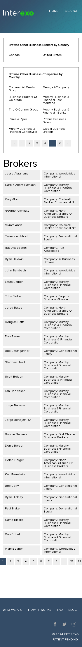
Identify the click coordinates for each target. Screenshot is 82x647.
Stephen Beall (15, 362)
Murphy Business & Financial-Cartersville (23, 130)
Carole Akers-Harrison (20, 185)
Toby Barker (13, 296)
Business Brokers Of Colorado (23, 98)
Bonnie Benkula (16, 434)
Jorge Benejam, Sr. (18, 420)
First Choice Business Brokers (59, 435)
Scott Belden (14, 376)
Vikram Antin (13, 225)
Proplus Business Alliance (56, 297)
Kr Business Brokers (59, 260)
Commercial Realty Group (22, 88)
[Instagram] (74, 624)
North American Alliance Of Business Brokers (58, 214)
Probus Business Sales (54, 120)
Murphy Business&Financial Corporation (57, 285)
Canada (14, 55)
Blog (72, 610)
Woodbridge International (59, 175)
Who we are (13, 610)
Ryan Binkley (14, 497)
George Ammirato (17, 210)
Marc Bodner (14, 548)
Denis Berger (14, 445)
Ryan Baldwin (14, 259)
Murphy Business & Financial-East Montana (56, 100)
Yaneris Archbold (16, 236)
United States (52, 55)
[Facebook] (55, 624)
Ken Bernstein (15, 474)
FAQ (60, 610)
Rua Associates (16, 248)
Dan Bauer (12, 336)
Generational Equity (60, 238)
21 (71, 561)
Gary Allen (12, 199)
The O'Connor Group (23, 109)
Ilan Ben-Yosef (15, 391)
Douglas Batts (14, 322)
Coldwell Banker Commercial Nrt (60, 200)
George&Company (56, 87)
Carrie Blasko (14, 520)
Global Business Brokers (54, 130)
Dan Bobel (12, 534)
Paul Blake (12, 508)
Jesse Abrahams (16, 173)
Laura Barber (14, 282)
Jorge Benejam (15, 405)
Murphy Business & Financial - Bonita (56, 111)
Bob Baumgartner (17, 351)
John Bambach (15, 270)
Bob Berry (12, 486)
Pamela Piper (18, 119)
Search (72, 11)
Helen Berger (14, 460)
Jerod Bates (13, 307)
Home (54, 11)
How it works (40, 610)
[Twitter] (64, 624)
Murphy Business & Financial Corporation (58, 188)
